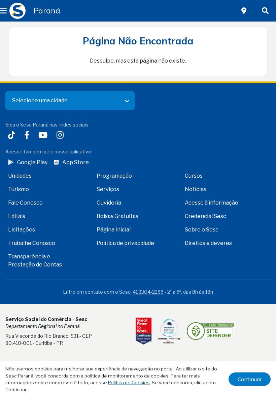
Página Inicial (114, 229)
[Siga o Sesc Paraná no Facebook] (28, 135)
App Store (75, 162)
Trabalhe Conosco (31, 243)
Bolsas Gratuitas (117, 216)
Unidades (20, 176)
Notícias (195, 189)
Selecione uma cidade (40, 100)
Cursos (194, 176)
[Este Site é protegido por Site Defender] (210, 331)
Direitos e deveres (208, 243)
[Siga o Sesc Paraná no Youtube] (44, 135)
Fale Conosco (25, 203)
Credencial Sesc (205, 216)
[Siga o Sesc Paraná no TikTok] (13, 135)
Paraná (47, 10)
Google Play (32, 162)
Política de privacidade (125, 243)
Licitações (21, 229)
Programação (114, 176)
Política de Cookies (129, 382)
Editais (16, 216)
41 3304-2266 (148, 292)
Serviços (108, 189)
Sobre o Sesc (201, 229)
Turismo (18, 189)
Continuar (250, 379)
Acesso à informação (211, 203)
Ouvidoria (109, 203)
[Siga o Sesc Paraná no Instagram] (61, 135)
